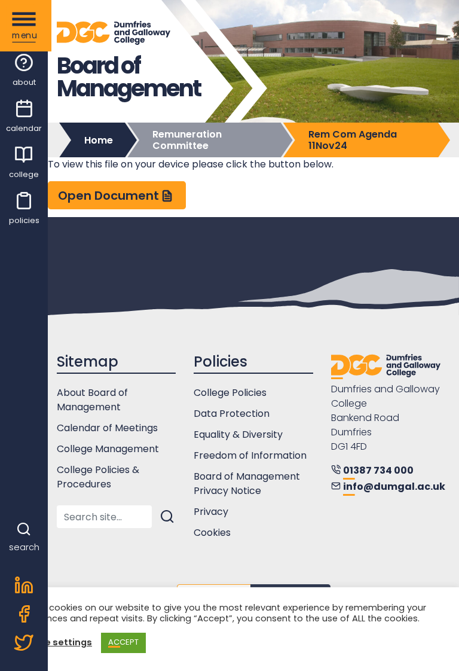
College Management (108, 449)
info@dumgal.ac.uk (394, 486)
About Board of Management (92, 400)
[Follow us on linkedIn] (24, 586)
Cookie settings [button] (55, 642)
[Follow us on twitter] (24, 644)
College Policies (230, 392)
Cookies (212, 532)
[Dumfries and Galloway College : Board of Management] (385, 366)
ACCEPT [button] (123, 642)
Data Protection (232, 413)
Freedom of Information (250, 455)
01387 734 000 (378, 470)
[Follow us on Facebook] (24, 615)
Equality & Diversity (238, 434)
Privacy (211, 511)
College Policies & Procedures (98, 477)
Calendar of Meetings (107, 428)
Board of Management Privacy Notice (247, 483)
